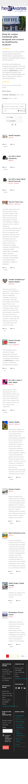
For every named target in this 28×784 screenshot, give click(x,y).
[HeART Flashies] (5, 136)
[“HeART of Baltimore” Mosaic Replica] (5, 281)
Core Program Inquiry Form (20, 733)
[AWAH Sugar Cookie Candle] (5, 585)
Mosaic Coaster (14, 489)
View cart (22, 111)
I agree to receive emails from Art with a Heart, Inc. (8, 738)
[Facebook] (22, 688)
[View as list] (15, 124)
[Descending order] (20, 117)
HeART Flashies (14, 135)
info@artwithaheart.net (10, 706)
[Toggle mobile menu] (25, 3)
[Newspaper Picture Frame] (5, 615)
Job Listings (20, 721)
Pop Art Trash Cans (16, 202)
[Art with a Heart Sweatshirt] (5, 157)
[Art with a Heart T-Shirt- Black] (5, 382)
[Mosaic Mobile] (5, 425)
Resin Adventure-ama (17, 533)
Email (5, 727)
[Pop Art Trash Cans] (5, 203)
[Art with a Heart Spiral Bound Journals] (5, 180)
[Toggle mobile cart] (19, 3)
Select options (5, 145)
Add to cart (5, 329)
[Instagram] (16, 688)
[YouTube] (19, 688)
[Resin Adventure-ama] (5, 535)
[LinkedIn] (25, 688)
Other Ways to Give (20, 717)
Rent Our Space (19, 740)
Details (13, 144)
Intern (18, 744)
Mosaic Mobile (14, 422)
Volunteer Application (20, 726)
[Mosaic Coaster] (5, 491)
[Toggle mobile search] (22, 3)
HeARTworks (13, 70)
